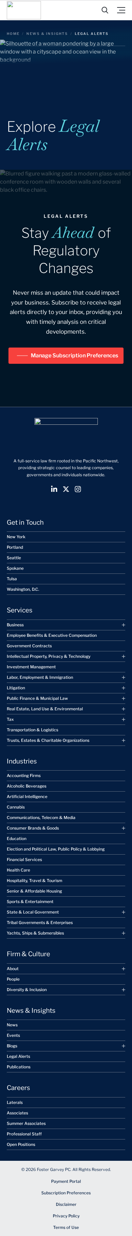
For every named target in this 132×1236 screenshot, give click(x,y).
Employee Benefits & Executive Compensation (52, 635)
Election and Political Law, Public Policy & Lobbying (56, 849)
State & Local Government (33, 912)
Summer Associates (26, 1123)
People (13, 979)
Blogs (12, 1045)
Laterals (15, 1102)
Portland (15, 547)
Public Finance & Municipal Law (37, 698)
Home (13, 34)
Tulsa (12, 578)
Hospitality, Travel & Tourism (34, 880)
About (13, 968)
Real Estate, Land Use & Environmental (45, 708)
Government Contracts (29, 645)
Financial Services (24, 859)
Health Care (18, 870)
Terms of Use (66, 1227)
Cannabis (16, 807)
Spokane (15, 568)
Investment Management (31, 666)
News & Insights (47, 34)
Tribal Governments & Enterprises (40, 922)
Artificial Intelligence (27, 796)
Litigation (16, 687)
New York (16, 536)
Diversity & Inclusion (27, 989)
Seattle (14, 557)
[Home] (24, 10)
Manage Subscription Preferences (74, 355)
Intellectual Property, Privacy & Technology (48, 656)
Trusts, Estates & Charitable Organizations (48, 740)
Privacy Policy (66, 1215)
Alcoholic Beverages (26, 786)
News (12, 1024)
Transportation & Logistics (32, 729)
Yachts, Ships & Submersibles (35, 933)
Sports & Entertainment (30, 901)
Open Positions (21, 1144)
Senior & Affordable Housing (34, 891)
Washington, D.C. (23, 589)
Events (13, 1035)
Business (15, 624)
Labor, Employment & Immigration (40, 677)
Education (16, 838)
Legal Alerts (18, 1056)
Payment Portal (66, 1181)
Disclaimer (66, 1204)
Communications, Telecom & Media (41, 817)
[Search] (105, 10)
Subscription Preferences (66, 1192)
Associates (17, 1112)
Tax (10, 719)
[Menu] (121, 10)
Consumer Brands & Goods (33, 828)
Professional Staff (24, 1133)
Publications (18, 1066)
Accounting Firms (24, 775)
